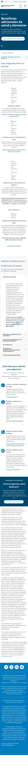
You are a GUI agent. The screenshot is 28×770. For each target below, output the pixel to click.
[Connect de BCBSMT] (17, 667)
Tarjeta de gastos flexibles (12, 355)
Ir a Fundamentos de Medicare (13, 502)
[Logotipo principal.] (7, 6)
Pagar (15, 1)
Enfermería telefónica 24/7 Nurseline (12, 335)
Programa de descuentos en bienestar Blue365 (12, 340)
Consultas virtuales (9, 277)
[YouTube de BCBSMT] (22, 667)
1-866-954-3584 (15, 324)
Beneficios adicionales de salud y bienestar (10, 57)
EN (6, 1)
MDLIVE (18, 322)
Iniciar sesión (22, 1)
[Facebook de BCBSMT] (6, 667)
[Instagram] (11, 667)
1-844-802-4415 (5, 200)
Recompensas (7, 345)
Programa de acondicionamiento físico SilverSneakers (11, 350)
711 (14, 200)
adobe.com (17, 722)
